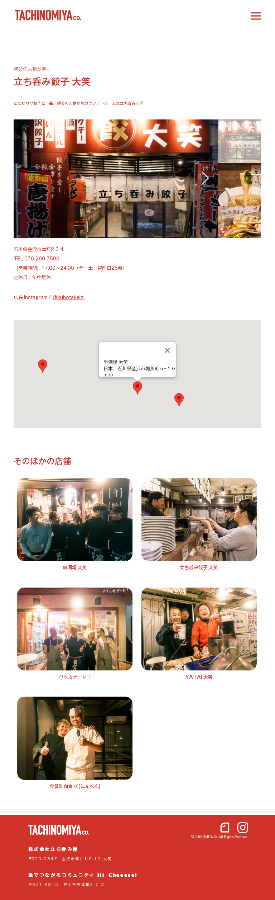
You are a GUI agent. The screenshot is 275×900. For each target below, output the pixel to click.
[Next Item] (205, 178)
